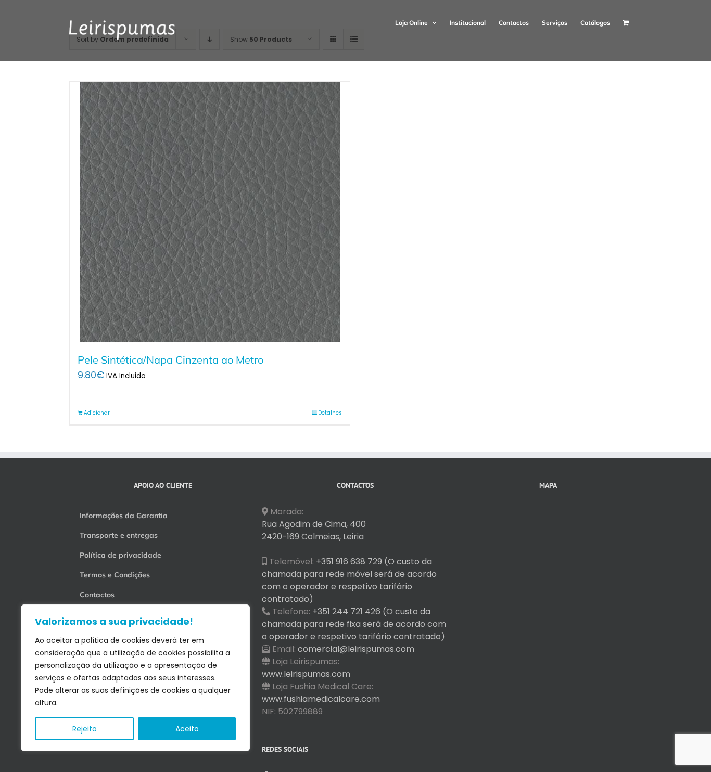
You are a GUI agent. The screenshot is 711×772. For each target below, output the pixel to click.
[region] (135, 677)
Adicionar (97, 413)
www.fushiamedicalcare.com (321, 699)
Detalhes (330, 413)
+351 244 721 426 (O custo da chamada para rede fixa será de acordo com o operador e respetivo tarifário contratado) (354, 624)
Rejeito (84, 729)
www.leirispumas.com (306, 674)
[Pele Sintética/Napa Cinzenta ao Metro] (210, 212)
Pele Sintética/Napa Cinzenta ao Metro (170, 359)
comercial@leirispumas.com (356, 649)
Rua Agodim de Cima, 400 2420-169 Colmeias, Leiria (314, 530)
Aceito (187, 729)
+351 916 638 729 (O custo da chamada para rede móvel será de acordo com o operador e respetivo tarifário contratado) (349, 580)
